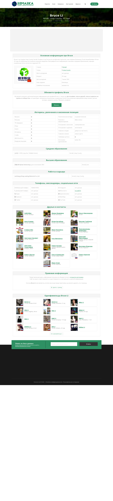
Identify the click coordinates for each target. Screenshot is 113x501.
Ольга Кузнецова (58, 255)
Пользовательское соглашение (71, 382)
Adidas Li (82, 327)
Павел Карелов (84, 255)
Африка (77, 4)
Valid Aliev (27, 213)
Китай (64, 67)
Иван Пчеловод (57, 230)
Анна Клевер (28, 221)
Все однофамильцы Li (56, 333)
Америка (61, 4)
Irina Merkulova (57, 238)
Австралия (69, 4)
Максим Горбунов (85, 221)
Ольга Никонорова (86, 213)
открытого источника (76, 277)
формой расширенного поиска (22, 346)
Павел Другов (29, 255)
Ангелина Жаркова (85, 246)
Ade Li (26, 319)
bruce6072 (78, 191)
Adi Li (53, 327)
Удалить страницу (57, 287)
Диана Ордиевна (58, 213)
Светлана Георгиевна (28, 246)
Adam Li (81, 310)
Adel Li (54, 318)
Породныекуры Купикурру (84, 229)
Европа (47, 4)
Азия (53, 4)
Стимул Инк (28, 230)
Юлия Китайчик (57, 221)
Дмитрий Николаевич (83, 237)
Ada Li (26, 310)
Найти (89, 344)
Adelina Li (27, 327)
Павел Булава (57, 246)
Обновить (56, 105)
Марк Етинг (56, 263)
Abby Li (81, 302)
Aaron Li (27, 302)
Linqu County (66, 70)
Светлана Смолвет (31, 238)
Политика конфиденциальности (54, 382)
